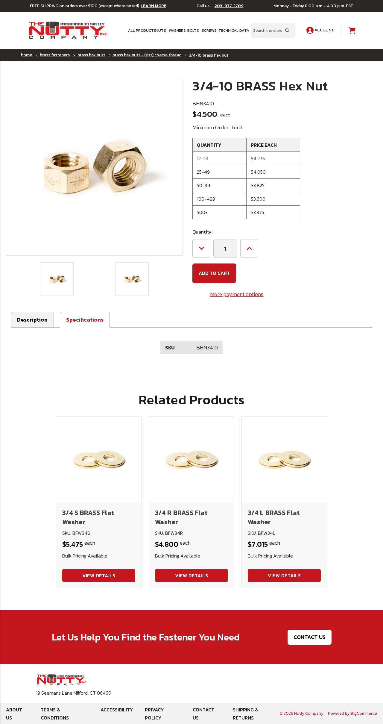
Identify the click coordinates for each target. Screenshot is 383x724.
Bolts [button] (192, 30)
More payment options (236, 294)
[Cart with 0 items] (351, 30)
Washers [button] (176, 30)
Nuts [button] (160, 30)
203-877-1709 (229, 6)
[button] (85, 320)
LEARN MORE (153, 6)
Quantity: (202, 231)
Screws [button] (208, 30)
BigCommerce (363, 713)
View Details (98, 575)
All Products (140, 30)
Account (324, 30)
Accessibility (117, 709)
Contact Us (310, 637)
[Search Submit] (287, 30)
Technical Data (231, 30)
